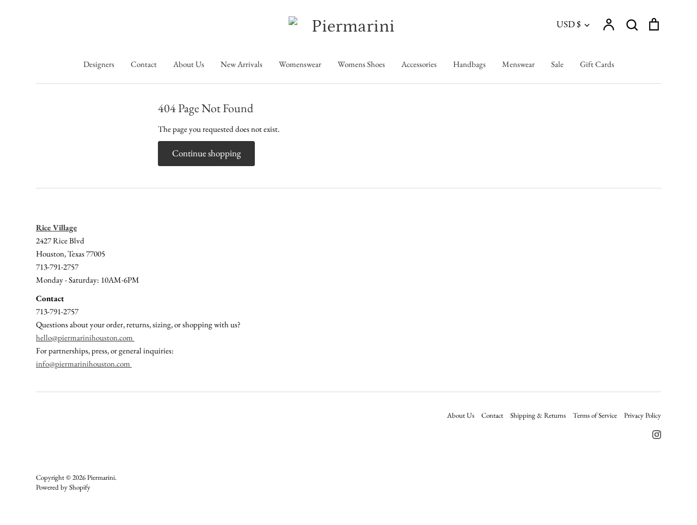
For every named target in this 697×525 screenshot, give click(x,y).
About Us (188, 64)
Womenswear (300, 64)
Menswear (518, 64)
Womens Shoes (361, 64)
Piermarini (101, 477)
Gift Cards (597, 64)
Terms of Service (595, 415)
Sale (557, 64)
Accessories (419, 64)
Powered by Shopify (63, 487)
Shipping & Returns (538, 415)
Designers (98, 64)
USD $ (568, 24)
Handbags (469, 64)
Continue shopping (206, 153)
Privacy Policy (642, 415)
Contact (144, 64)
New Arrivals (241, 64)
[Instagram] (652, 433)
